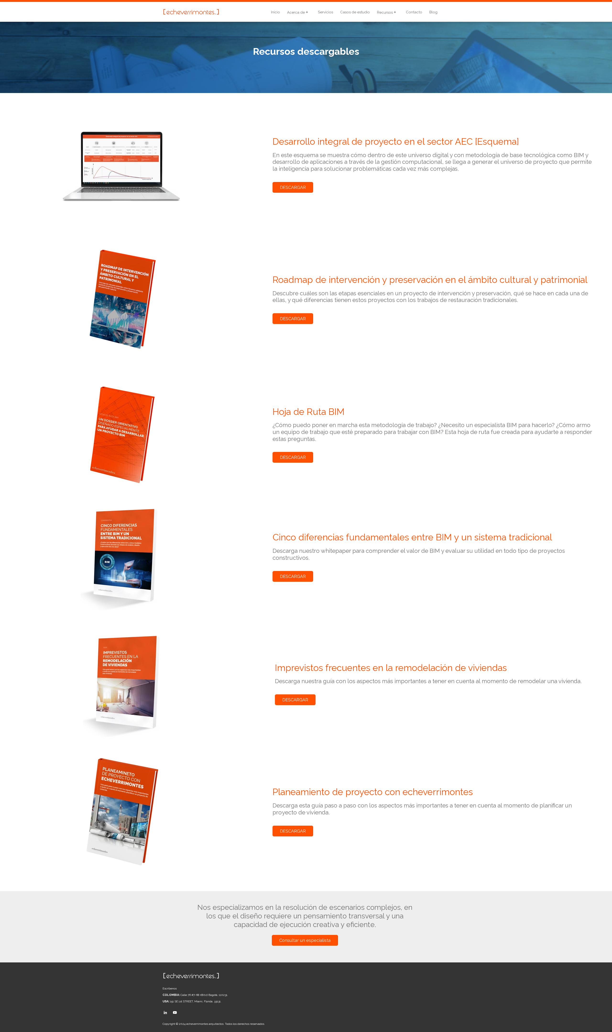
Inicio (275, 12)
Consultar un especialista (305, 940)
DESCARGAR (293, 187)
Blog (433, 12)
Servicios (325, 12)
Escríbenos (170, 988)
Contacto (414, 12)
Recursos (385, 12)
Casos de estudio (355, 12)
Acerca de (296, 12)
